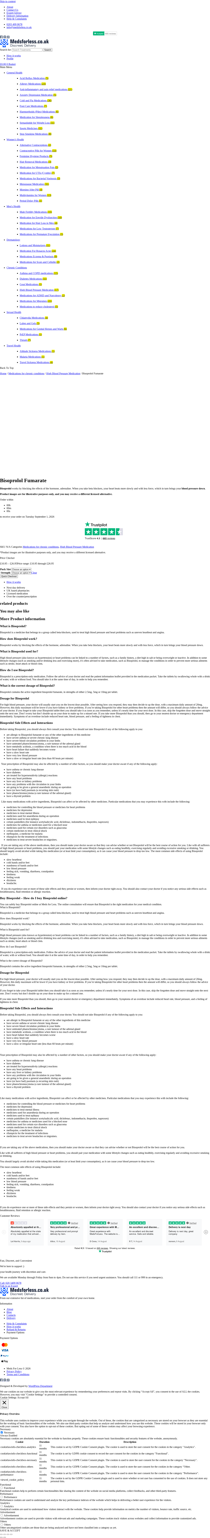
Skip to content (8, 1)
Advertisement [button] (7, 1512)
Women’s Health (15, 139)
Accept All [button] (22, 1397)
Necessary (9, 1432)
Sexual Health (14, 312)
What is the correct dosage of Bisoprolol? (21, 960)
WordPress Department (40, 1386)
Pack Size (5, 569)
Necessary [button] (5, 1429)
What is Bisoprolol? (10, 907)
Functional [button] (5, 1484)
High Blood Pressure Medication (63, 373)
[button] (105, 67)
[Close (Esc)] (11, 1534)
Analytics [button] (5, 1503)
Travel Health (14, 345)
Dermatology (13, 239)
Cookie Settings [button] (8, 1397)
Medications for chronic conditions (26, 373)
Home (3, 373)
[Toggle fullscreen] (4, 1534)
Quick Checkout (9, 576)
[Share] (8, 1534)
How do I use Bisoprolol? (13, 946)
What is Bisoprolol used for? (15, 929)
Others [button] (3, 1521)
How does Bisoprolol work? (14, 918)
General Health (14, 72)
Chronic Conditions (17, 267)
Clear (34, 572)
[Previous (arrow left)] (1, 1537)
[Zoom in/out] (1, 1534)
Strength (5, 572)
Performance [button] (6, 1493)
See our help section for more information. (186, 1277)
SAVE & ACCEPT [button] (10, 1530)
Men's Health (13, 206)
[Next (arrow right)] (4, 1537)
